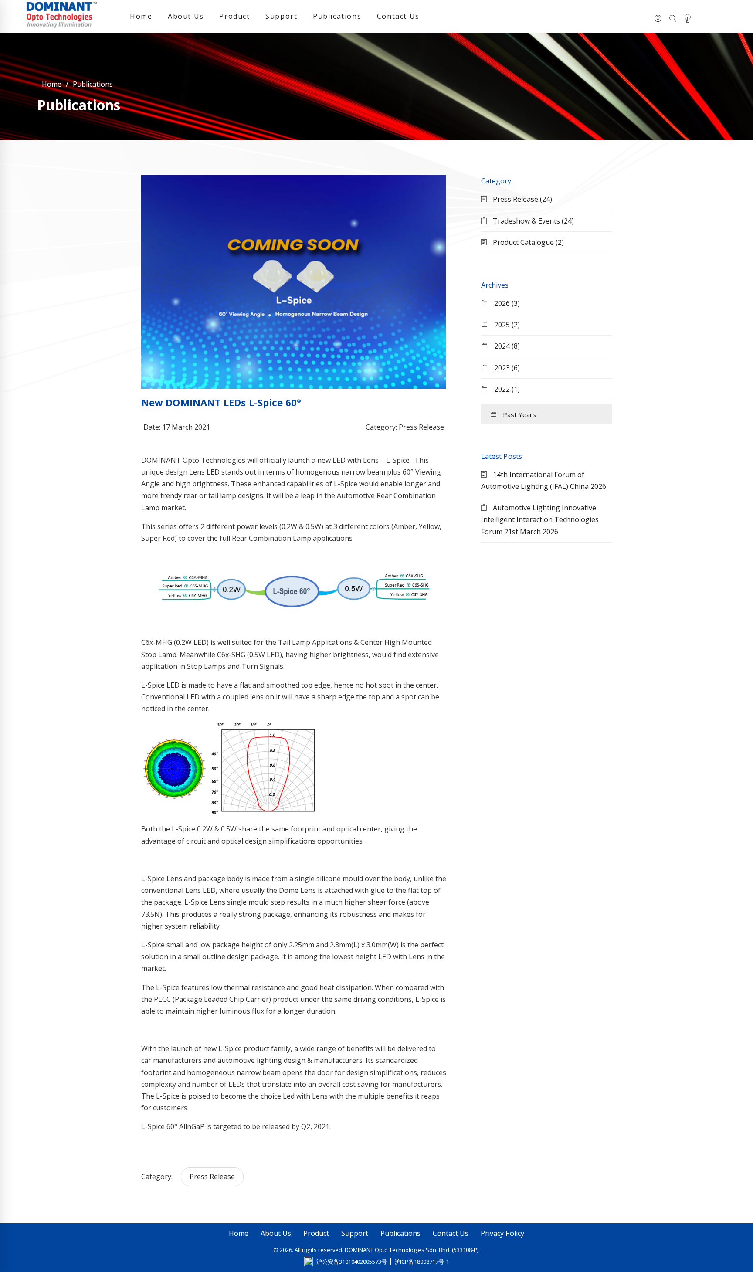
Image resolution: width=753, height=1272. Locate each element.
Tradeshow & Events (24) (532, 221)
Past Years (518, 414)
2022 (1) (506, 389)
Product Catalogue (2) (527, 242)
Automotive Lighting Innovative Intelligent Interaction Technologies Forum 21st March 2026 (540, 519)
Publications (337, 16)
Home (141, 16)
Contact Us (398, 16)
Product (234, 16)
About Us (186, 16)
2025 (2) (506, 324)
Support (281, 16)
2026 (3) (506, 303)
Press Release (212, 1176)
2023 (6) (506, 368)
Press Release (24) (521, 199)
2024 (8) (506, 346)
